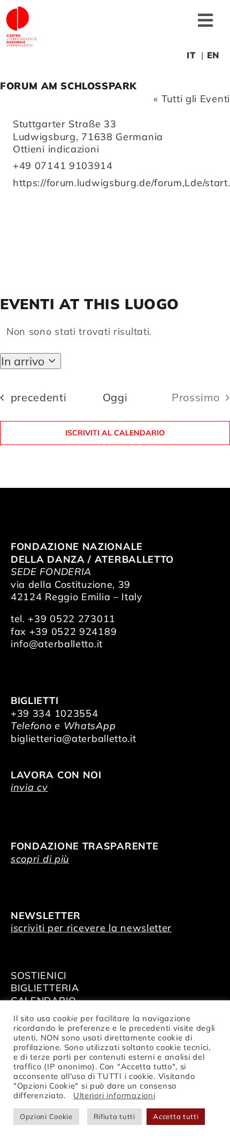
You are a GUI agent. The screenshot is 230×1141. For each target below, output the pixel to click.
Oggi (115, 397)
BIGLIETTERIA (45, 988)
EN (213, 55)
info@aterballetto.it (57, 644)
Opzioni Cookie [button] (46, 1116)
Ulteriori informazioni (114, 1095)
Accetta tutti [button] (175, 1116)
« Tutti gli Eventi (192, 99)
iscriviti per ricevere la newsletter (91, 928)
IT (191, 55)
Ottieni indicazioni (56, 149)
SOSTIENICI (39, 975)
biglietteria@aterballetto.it (73, 738)
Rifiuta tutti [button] (114, 1116)
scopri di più (40, 859)
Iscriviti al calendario (115, 433)
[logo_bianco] (21, 10)
